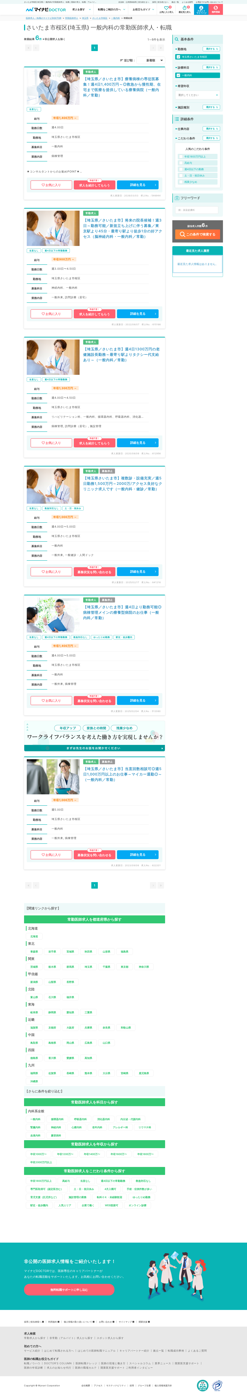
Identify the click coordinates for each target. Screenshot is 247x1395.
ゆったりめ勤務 (141, 1197)
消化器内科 (103, 1119)
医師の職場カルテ (86, 1367)
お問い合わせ (105, 1322)
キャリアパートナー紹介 (134, 1350)
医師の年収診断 (33, 1367)
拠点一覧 (175, 2)
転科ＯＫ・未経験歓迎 (109, 1197)
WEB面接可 (111, 1205)
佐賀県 (52, 1073)
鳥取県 (34, 1042)
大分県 (106, 1073)
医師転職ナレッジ (86, 1363)
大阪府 (70, 1027)
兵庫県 (88, 1027)
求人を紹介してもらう (94, 185)
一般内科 (115, 18)
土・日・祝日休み (84, 1188)
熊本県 (88, 1073)
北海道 (34, 936)
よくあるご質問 (197, 1350)
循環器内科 (57, 1119)
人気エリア (65, 1205)
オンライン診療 (137, 1205)
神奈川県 (144, 966)
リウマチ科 (145, 1127)
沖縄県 (34, 1081)
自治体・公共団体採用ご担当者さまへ (133, 2)
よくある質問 (187, 2)
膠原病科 (56, 1135)
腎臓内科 (35, 1127)
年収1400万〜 (92, 1154)
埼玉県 (85, 18)
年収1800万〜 (145, 1154)
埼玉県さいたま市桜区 (194, 56)
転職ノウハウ (32, 1363)
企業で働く (88, 1205)
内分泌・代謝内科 (130, 1119)
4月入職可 (110, 1188)
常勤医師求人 (71, 18)
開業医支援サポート (187, 1363)
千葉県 (106, 966)
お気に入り (53, 185)
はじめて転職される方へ (59, 1350)
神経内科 (56, 1127)
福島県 (124, 951)
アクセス (98, 1386)
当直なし (85, 1180)
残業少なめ (190, 181)
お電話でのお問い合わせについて (209, 2)
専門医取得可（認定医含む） (46, 1188)
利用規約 (52, 1322)
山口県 (106, 1042)
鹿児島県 (144, 1073)
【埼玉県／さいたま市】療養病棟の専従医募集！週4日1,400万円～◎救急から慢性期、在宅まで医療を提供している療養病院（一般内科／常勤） (122, 87)
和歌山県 (126, 1027)
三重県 (88, 1012)
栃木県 (52, 966)
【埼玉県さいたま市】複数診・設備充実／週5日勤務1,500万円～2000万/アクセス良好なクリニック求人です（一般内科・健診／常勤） (122, 483)
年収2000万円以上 (41, 1162)
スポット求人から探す (110, 1338)
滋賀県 (34, 1027)
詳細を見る (138, 185)
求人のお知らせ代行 (59, 1367)
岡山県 (70, 1042)
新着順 (150, 60)
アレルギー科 (120, 1127)
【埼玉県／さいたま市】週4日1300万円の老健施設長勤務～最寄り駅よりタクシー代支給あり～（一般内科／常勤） (121, 354)
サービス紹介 (32, 1350)
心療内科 (77, 1127)
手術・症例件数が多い (139, 1188)
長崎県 (70, 1073)
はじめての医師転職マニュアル (97, 1350)
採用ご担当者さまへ (160, 2)
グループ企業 (144, 1386)
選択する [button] (210, 48)
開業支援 (143, 1322)
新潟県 (34, 981)
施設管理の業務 (77, 1197)
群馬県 (70, 966)
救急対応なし (143, 1180)
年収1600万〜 (119, 1154)
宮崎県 (124, 1073)
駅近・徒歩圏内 (39, 1205)
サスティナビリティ (116, 1386)
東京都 (124, 966)
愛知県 (70, 1012)
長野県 (70, 981)
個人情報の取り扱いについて (78, 1322)
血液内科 (35, 1135)
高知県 (88, 1057)
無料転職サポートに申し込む (69, 1289)
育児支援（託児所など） (44, 1197)
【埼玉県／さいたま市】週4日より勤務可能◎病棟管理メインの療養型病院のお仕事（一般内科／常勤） (122, 612)
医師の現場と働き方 (113, 1363)
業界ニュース (163, 1363)
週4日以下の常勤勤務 (113, 1180)
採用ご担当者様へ (32, 1322)
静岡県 (52, 1012)
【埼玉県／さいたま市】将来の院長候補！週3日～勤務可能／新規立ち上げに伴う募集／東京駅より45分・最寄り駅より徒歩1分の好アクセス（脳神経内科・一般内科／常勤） (122, 228)
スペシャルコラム (140, 1363)
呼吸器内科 (80, 1119)
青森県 (34, 951)
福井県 (70, 997)
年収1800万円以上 (41, 1180)
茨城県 (34, 966)
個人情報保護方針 (163, 1386)
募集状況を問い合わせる (94, 572)
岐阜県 (34, 1012)
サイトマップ (125, 1322)
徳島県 (34, 1057)
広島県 (88, 1042)
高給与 (66, 1180)
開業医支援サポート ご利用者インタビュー (127, 1367)
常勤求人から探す (35, 1338)
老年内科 (97, 1127)
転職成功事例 (176, 1350)
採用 (132, 1386)
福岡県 (34, 1073)
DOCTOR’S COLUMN (58, 1363)
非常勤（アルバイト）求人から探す (71, 1338)
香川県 (52, 1057)
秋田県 (88, 951)
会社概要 (85, 1386)
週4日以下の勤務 (194, 169)
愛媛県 (70, 1057)
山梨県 (52, 981)
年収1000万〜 (38, 1154)
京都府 (52, 1027)
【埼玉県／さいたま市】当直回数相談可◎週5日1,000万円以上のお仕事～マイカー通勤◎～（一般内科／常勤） (122, 774)
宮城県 (70, 951)
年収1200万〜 (65, 1154)
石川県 (52, 997)
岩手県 (52, 951)
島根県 (52, 1042)
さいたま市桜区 (99, 18)
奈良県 (106, 1027)
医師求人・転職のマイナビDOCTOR (43, 18)
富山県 (34, 997)
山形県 (106, 951)
